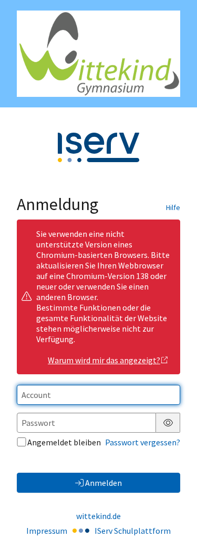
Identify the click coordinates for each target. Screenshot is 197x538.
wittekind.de (98, 516)
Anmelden (103, 482)
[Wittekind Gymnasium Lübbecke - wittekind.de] (98, 54)
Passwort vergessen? (142, 442)
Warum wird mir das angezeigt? (104, 360)
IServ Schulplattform (133, 530)
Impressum (46, 530)
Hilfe (173, 207)
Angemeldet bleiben (64, 442)
